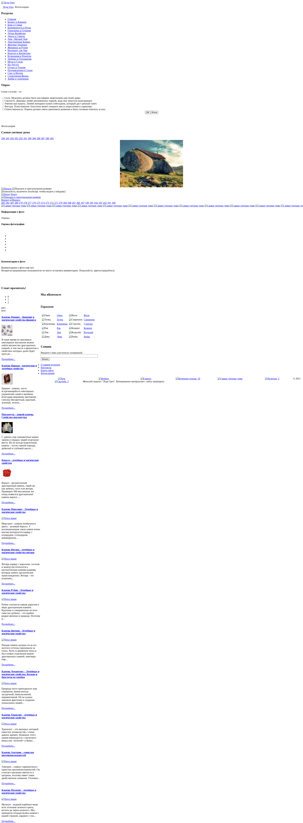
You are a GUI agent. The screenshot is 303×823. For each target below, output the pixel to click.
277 (30, 202)
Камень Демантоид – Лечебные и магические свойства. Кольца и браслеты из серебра (20, 674)
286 (47, 138)
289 (34, 138)
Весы (86, 315)
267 (74, 202)
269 (65, 202)
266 (78, 202)
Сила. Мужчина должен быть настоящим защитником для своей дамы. (43, 98)
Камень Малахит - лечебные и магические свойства (19, 791)
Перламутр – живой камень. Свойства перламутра (18, 416)
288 (38, 138)
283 (3, 202)
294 (12, 138)
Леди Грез (8, 7)
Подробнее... (8, 359)
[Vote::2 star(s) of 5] (155, 241)
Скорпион (89, 319)
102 (105, 202)
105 (91, 202)
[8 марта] (146, 378)
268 (69, 202)
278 (25, 202)
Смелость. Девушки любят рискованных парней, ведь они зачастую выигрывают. (48, 100)
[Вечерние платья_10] (188, 378)
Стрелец (88, 324)
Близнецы (62, 324)
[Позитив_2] (272, 378)
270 (60, 202)
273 (47, 202)
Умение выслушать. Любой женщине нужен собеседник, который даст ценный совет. (51, 103)
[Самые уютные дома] (151, 186)
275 (38, 202)
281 (12, 202)
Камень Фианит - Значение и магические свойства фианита (19, 318)
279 (21, 202)
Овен (59, 315)
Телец (60, 319)
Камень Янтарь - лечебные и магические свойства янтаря (18, 551)
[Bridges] (104, 378)
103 (100, 202)
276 (34, 202)
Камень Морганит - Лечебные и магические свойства (20, 510)
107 (83, 202)
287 (43, 138)
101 (109, 202)
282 (7, 202)
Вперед (5, 200)
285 (52, 138)
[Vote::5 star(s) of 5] (155, 250)
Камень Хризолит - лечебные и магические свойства (19, 716)
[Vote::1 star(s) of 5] (155, 238)
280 (16, 202)
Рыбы (87, 336)
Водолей (88, 332)
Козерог (88, 328)
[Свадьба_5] (62, 381)
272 (52, 202)
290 (30, 138)
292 (21, 138)
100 (114, 202)
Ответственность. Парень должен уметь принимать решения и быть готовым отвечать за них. (55, 109)
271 (56, 202)
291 (25, 138)
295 (7, 138)
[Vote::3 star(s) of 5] (155, 244)
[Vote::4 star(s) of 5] (155, 247)
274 (43, 202)
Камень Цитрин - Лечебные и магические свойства (18, 632)
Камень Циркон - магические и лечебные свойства (19, 367)
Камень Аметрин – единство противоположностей (18, 754)
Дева (59, 336)
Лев (59, 332)
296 (3, 138)
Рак (59, 328)
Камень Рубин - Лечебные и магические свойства (17, 591)
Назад (14, 194)
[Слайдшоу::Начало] (6, 188)
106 (87, 202)
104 (96, 202)
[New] (61, 378)
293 (16, 138)
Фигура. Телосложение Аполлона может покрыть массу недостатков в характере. (48, 106)
